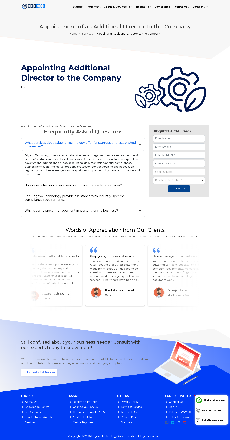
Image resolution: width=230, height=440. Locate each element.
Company (198, 6)
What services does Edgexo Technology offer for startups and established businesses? (80, 144)
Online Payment (83, 422)
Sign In (173, 406)
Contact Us (176, 401)
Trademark (93, 6)
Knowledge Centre (37, 406)
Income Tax (143, 6)
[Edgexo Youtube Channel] (184, 422)
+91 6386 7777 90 (180, 412)
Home (73, 33)
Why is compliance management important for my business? (71, 210)
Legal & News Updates (39, 417)
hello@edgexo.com (181, 417)
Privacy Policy (129, 401)
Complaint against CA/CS (89, 412)
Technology (181, 6)
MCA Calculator (83, 417)
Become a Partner (85, 401)
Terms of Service (131, 406)
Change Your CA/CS (85, 406)
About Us (31, 401)
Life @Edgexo (34, 412)
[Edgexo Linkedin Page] (178, 422)
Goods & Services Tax (118, 6)
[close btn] (195, 395)
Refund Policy (130, 417)
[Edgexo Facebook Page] (167, 422)
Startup (78, 6)
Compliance (162, 6)
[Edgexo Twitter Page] (172, 422)
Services (87, 33)
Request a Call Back (39, 372)
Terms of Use (129, 412)
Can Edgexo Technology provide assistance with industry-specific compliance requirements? (74, 198)
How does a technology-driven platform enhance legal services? (73, 185)
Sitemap (126, 422)
